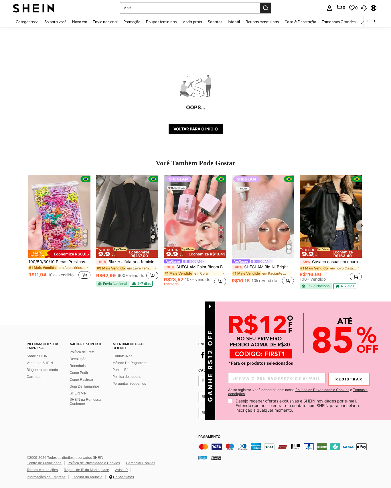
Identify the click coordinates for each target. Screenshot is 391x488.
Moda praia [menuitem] (192, 21)
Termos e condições (42, 470)
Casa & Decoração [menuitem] (300, 21)
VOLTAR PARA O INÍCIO (195, 128)
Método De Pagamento (130, 363)
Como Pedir (79, 373)
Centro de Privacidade (44, 463)
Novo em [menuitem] (79, 21)
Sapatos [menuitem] (215, 21)
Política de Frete (82, 352)
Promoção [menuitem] (131, 21)
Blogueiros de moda (42, 370)
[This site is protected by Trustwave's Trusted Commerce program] (202, 458)
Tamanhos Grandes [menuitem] (339, 21)
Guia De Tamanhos (85, 386)
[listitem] (59, 230)
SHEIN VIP (78, 393)
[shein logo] (33, 8)
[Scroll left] (368, 21)
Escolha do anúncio (87, 477)
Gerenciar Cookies (140, 463)
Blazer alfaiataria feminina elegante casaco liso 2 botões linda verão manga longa (127, 261)
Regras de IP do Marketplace (86, 470)
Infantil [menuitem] (234, 21)
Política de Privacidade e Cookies (94, 463)
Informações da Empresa (46, 477)
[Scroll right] (374, 21)
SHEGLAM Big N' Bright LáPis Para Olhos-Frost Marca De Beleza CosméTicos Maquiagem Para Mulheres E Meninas (263, 267)
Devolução (78, 359)
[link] (340, 7)
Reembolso (79, 366)
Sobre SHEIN (37, 356)
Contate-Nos (122, 356)
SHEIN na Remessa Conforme (85, 402)
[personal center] (329, 8)
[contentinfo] (284, 446)
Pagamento (209, 437)
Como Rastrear (81, 380)
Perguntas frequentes (129, 384)
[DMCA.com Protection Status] (216, 458)
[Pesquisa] (265, 8)
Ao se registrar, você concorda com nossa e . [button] (298, 392)
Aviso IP (121, 470)
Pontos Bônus (123, 370)
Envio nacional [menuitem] (105, 21)
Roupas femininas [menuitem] (161, 21)
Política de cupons (126, 377)
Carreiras (34, 377)
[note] (59, 254)
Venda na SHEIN (40, 363)
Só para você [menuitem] (55, 21)
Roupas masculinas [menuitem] (262, 21)
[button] (363, 8)
